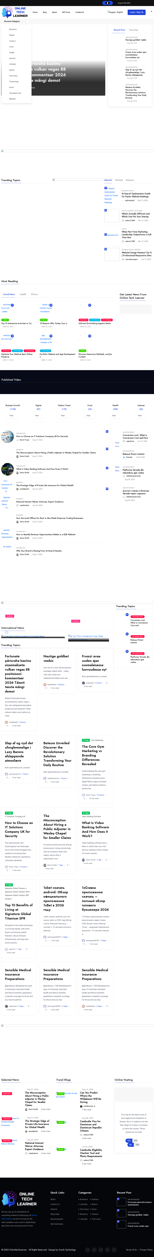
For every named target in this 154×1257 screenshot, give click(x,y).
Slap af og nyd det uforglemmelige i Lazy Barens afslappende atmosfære (19, 752)
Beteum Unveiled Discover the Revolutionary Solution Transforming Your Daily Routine (135, 92)
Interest (54, 1209)
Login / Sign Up (136, 12)
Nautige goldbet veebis (135, 39)
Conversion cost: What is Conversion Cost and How (135, 437)
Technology (14, 82)
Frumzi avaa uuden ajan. (138, 1226)
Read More (117, 469)
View (12, 416)
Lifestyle (12, 64)
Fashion (12, 41)
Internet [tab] (108, 180)
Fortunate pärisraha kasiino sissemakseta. (140, 1203)
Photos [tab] (34, 294)
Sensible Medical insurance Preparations (18, 974)
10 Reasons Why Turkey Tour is (53, 323)
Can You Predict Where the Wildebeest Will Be (120, 454)
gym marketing (97, 740)
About (54, 12)
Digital (11, 35)
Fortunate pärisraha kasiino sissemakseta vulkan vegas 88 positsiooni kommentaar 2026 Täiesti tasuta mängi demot (36, 71)
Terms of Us (131, 1249)
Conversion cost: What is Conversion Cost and (139, 623)
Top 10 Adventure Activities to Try (16, 323)
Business (13, 29)
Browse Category (12, 21)
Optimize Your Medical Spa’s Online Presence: (16, 355)
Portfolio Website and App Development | (57, 355)
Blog (45, 12)
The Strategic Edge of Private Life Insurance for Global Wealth (45, 485)
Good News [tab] (9, 294)
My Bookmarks (57, 1224)
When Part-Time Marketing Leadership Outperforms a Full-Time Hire (137, 234)
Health (11, 53)
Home (35, 12)
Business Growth (13, 405)
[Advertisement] (77, 125)
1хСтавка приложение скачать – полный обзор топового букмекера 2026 (95, 898)
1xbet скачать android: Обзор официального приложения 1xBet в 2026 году (55, 898)
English (119, 12)
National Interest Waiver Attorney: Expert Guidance (40, 501)
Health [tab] (23, 294)
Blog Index (55, 1214)
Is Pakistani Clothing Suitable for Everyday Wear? (119, 431)
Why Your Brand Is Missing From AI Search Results (39, 550)
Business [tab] (130, 180)
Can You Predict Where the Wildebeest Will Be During (90, 1097)
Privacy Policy (146, 1249)
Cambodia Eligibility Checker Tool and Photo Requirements (91, 1153)
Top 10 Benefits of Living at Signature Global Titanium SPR (19, 912)
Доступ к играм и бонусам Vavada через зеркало (136, 492)
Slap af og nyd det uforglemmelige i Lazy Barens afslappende (135, 72)
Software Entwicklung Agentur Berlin (95, 323)
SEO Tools (66, 12)
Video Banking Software (91, 816)
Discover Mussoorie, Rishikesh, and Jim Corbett (95, 355)
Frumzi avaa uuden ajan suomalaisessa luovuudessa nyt (135, 55)
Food (11, 47)
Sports (12, 70)
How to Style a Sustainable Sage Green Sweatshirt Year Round (86, 628)
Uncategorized (15, 93)
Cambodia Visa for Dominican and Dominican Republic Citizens (91, 1126)
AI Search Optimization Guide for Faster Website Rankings (136, 195)
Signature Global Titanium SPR (17, 892)
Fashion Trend (64, 405)
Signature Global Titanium (15, 888)
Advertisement (57, 1219)
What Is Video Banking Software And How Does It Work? (42, 469)
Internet (12, 58)
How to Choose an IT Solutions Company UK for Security (42, 436)
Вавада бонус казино (133, 454)
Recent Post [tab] (119, 30)
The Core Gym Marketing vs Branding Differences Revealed (93, 755)
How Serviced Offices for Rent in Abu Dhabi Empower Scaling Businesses (49, 518)
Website (12, 99)
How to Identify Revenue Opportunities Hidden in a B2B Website (45, 534)
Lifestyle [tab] (119, 180)
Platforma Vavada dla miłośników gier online (133, 471)
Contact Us (80, 12)
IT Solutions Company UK (15, 816)
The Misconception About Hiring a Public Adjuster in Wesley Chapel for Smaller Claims (56, 452)
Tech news (13, 76)
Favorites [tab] (133, 30)
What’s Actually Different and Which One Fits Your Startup (136, 215)
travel (11, 87)
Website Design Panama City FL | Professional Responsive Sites (137, 254)
